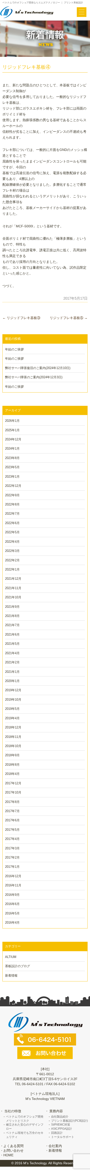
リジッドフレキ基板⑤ (69, 318)
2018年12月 (13, 727)
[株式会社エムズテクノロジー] (27, 12)
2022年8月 (12, 504)
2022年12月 (13, 486)
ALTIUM (10, 957)
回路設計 (57, 1133)
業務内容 (56, 1111)
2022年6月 (12, 523)
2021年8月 (12, 616)
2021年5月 (12, 643)
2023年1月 (12, 476)
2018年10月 (13, 746)
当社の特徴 (12, 1111)
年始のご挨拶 (14, 349)
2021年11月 (13, 588)
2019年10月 (13, 699)
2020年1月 (12, 681)
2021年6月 (12, 634)
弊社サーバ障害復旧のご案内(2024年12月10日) (37, 368)
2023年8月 (12, 458)
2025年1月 (12, 430)
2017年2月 (12, 857)
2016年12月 (13, 876)
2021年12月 (13, 578)
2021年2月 (12, 662)
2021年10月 (13, 597)
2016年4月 (12, 922)
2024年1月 (12, 448)
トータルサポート (62, 1137)
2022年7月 (12, 513)
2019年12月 (13, 690)
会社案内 (55, 1146)
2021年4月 (12, 653)
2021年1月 (12, 672)
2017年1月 (12, 866)
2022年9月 (12, 495)
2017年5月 (12, 829)
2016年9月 (12, 895)
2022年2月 (12, 560)
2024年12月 (13, 439)
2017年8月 (12, 802)
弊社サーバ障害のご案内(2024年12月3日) (33, 377)
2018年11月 (13, 737)
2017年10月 (13, 792)
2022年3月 (12, 551)
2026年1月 (12, 421)
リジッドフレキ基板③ (21, 318)
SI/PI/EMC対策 (60, 1124)
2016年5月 (12, 913)
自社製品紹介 (59, 1116)
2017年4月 (12, 839)
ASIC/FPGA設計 (61, 1128)
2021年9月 (12, 606)
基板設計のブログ (17, 966)
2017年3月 (12, 848)
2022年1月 (12, 569)
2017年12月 (13, 783)
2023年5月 (12, 467)
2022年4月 (12, 541)
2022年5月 (12, 532)
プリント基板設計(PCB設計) (69, 1120)
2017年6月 (12, 820)
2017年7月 (12, 811)
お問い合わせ (13, 1150)
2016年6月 (12, 904)
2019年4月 (12, 718)
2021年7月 (12, 625)
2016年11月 (13, 885)
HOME (8, 1155)
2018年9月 (12, 755)
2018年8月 (12, 764)
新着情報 (11, 975)
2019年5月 (12, 709)
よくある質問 (13, 1146)
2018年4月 (12, 774)
